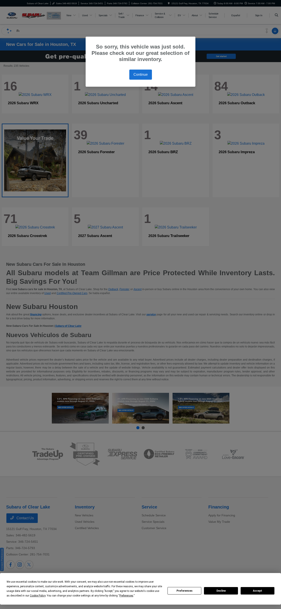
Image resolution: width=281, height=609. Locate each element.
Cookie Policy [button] (37, 595)
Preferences (185, 590)
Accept (257, 590)
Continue (140, 74)
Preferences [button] (126, 595)
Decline (221, 590)
